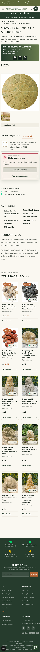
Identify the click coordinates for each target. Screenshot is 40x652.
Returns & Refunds (28, 597)
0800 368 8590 (29, 620)
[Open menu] (3, 8)
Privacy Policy (26, 601)
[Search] (31, 8)
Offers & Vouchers (7, 624)
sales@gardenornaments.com (31, 623)
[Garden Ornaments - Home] (16, 8)
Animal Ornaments (8, 597)
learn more (26, 136)
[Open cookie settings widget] (3, 648)
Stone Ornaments (7, 590)
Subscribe (34, 574)
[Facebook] (23, 628)
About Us (25, 590)
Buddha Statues (7, 601)
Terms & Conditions (28, 604)
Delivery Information (28, 594)
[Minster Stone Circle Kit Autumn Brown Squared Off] (5, 116)
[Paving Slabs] (20, 92)
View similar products (20, 176)
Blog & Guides (6, 620)
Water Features (7, 604)
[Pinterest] (33, 628)
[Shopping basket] (35, 8)
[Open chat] (35, 647)
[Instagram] (28, 628)
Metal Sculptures (7, 594)
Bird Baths (5, 608)
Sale (3, 611)
